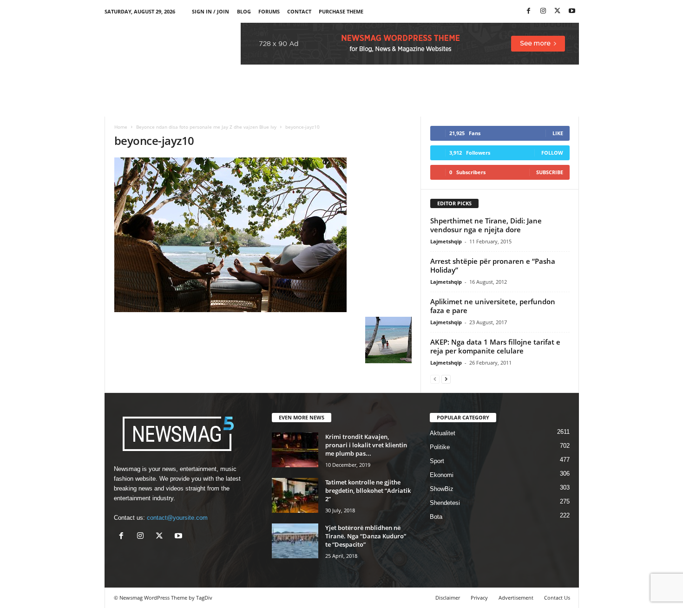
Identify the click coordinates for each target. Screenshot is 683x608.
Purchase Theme (341, 11)
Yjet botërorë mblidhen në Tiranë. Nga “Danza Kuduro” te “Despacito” (365, 536)
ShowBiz (441, 488)
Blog (244, 11)
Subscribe (549, 172)
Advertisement (516, 597)
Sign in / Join (210, 11)
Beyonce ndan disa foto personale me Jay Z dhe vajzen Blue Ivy (206, 127)
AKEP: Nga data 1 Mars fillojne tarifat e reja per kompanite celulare (495, 346)
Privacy (479, 597)
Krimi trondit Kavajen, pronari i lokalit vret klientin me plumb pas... (366, 445)
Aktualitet (442, 433)
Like (557, 133)
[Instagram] (543, 11)
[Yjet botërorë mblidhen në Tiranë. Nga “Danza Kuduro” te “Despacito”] (295, 540)
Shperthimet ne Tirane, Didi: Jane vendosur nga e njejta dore (486, 225)
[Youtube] (572, 11)
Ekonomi (441, 474)
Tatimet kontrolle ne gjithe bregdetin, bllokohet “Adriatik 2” (368, 490)
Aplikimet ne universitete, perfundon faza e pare (492, 306)
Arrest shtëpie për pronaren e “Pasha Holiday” (492, 265)
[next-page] (446, 379)
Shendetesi (445, 502)
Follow (552, 152)
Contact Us (557, 597)
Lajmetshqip (446, 241)
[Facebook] (528, 11)
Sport (437, 461)
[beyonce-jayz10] (263, 234)
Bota (436, 516)
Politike (440, 447)
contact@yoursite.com (177, 517)
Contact (299, 11)
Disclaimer (447, 597)
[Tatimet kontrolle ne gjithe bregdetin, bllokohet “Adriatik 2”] (295, 495)
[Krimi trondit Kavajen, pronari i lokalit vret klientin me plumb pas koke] (295, 449)
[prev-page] (435, 379)
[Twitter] (557, 11)
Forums (269, 11)
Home (120, 127)
